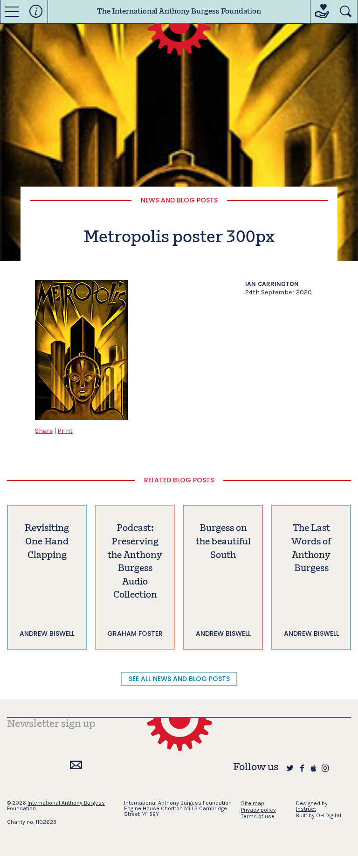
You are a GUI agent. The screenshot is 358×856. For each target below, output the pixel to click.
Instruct (306, 809)
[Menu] (12, 11)
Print (65, 431)
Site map (252, 803)
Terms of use (258, 816)
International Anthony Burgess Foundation (56, 806)
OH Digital (328, 815)
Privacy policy (258, 810)
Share (44, 431)
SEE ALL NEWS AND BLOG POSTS (179, 678)
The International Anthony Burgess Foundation (179, 11)
